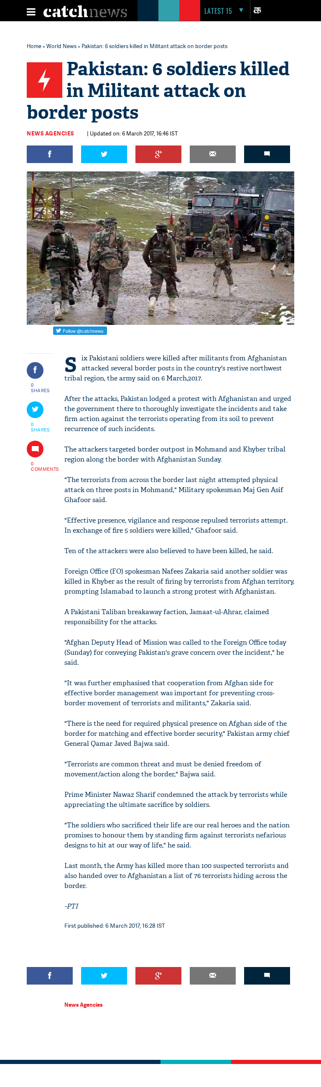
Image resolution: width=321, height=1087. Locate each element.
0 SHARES (40, 387)
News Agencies (50, 133)
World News (61, 46)
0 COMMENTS (40, 466)
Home (34, 46)
